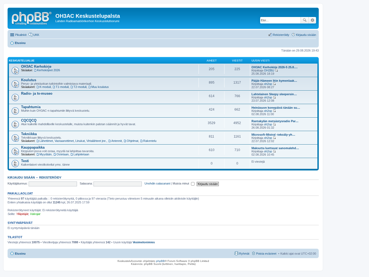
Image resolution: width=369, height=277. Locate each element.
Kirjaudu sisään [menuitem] (306, 34)
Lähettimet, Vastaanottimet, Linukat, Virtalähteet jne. (72, 140)
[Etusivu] (32, 17)
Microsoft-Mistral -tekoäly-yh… (273, 134)
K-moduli (45, 86)
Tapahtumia (31, 107)
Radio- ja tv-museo (36, 93)
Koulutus (28, 80)
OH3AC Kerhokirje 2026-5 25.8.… (274, 67)
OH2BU (269, 70)
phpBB (160, 260)
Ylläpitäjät (22, 214)
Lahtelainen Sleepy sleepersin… (274, 94)
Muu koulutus (100, 86)
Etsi (305, 20)
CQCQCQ (28, 120)
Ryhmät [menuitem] (244, 253)
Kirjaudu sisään (21, 177)
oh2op (268, 84)
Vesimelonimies (144, 242)
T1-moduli (62, 86)
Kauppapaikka (33, 147)
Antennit (116, 140)
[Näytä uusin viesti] (276, 70)
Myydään (45, 154)
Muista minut (181, 183)
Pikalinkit (20, 34)
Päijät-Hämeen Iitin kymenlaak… (274, 80)
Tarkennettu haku (312, 20)
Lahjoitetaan (81, 154)
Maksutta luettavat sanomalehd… (275, 148)
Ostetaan (62, 154)
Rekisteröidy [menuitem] (281, 34)
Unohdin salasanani (157, 183)
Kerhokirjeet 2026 (48, 70)
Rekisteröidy (50, 177)
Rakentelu (149, 140)
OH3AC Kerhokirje (36, 66)
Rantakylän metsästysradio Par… (274, 121)
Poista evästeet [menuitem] (266, 253)
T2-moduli (79, 86)
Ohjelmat (132, 140)
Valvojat (35, 214)
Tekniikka (29, 134)
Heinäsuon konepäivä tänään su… (275, 107)
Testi (25, 161)
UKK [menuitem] (36, 34)
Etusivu (20, 253)
